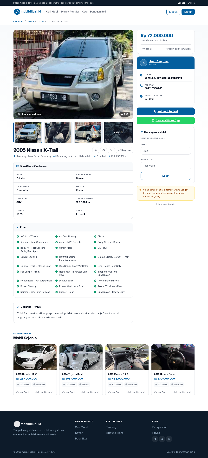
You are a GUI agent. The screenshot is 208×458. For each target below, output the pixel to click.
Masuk (173, 11)
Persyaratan (159, 427)
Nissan (30, 21)
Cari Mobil (52, 11)
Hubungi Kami (114, 432)
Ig (169, 439)
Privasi (156, 432)
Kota (85, 11)
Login (165, 175)
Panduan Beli (98, 11)
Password (147, 159)
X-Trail (40, 21)
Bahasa (181, 3)
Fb (155, 439)
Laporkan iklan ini (167, 204)
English (191, 3)
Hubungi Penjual (167, 111)
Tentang (111, 427)
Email (144, 145)
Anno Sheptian (159, 61)
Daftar (188, 11)
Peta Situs (81, 438)
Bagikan (126, 150)
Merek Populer (70, 11)
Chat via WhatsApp (168, 120)
